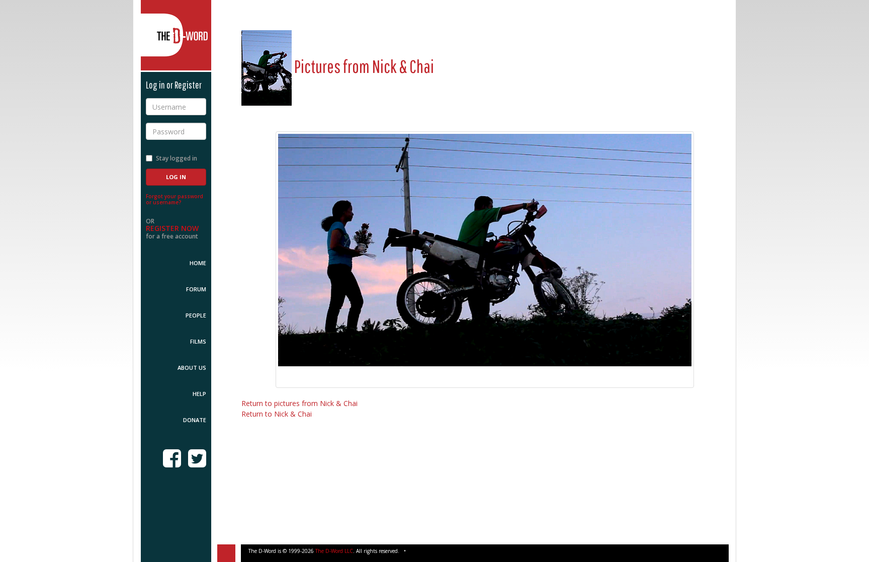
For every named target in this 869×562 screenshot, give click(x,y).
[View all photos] (266, 66)
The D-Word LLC (334, 550)
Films (198, 341)
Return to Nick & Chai (276, 414)
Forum (196, 289)
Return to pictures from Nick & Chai (299, 403)
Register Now (172, 228)
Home (198, 263)
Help (199, 393)
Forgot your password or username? (174, 199)
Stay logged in (176, 158)
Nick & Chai (403, 66)
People (196, 315)
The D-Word (176, 35)
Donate (194, 420)
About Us (192, 367)
